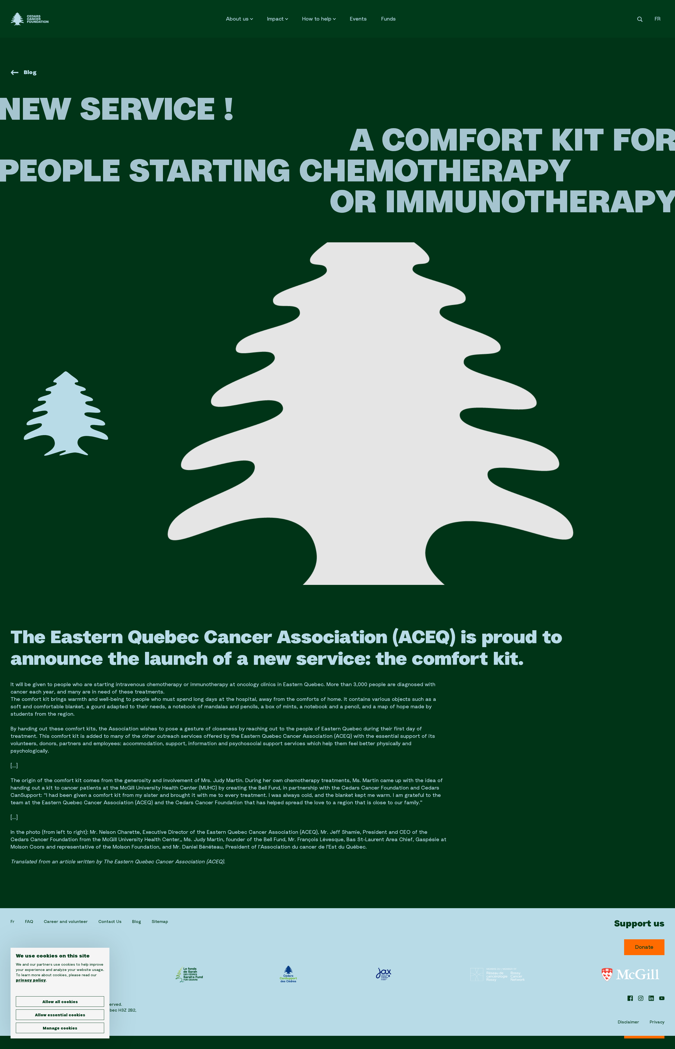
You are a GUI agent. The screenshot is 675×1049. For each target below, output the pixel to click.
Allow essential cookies (60, 1015)
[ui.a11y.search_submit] (640, 21)
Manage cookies (60, 1028)
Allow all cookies (60, 1002)
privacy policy (31, 980)
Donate (644, 947)
